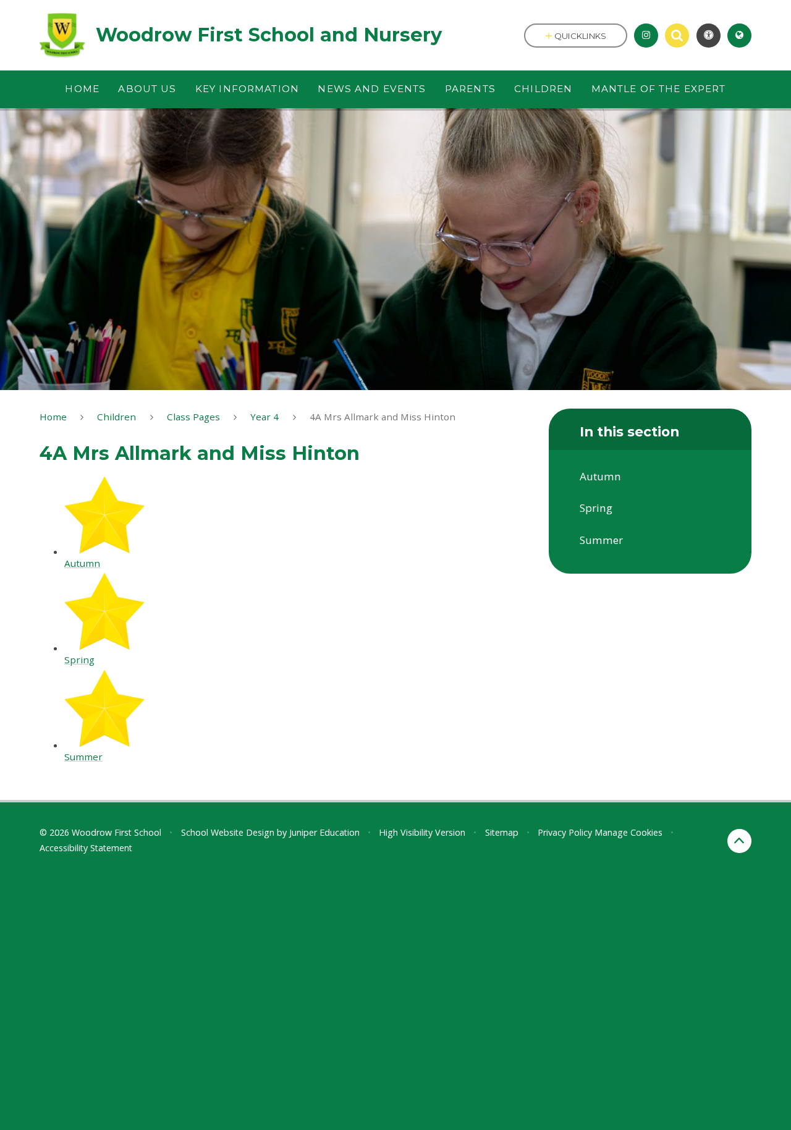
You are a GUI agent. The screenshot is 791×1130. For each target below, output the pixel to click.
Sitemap (501, 832)
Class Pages (193, 416)
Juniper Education (324, 832)
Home (53, 416)
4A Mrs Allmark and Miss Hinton (382, 416)
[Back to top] (739, 841)
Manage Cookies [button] (628, 832)
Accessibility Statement (86, 848)
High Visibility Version (422, 832)
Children (116, 416)
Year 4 (264, 416)
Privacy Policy (565, 832)
